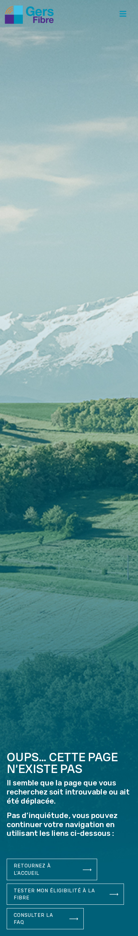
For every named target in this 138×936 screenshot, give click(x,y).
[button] (123, 14)
